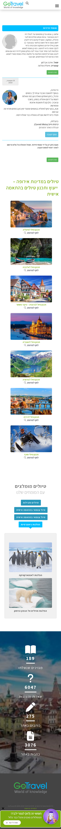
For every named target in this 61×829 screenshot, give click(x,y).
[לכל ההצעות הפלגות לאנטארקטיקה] (30, 544)
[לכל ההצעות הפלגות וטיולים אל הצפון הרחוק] (30, 580)
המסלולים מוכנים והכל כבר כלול (24, 815)
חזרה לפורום (52, 72)
